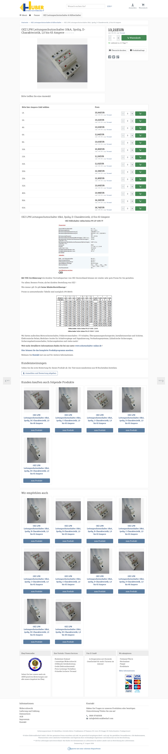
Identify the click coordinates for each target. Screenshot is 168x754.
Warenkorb (135, 37)
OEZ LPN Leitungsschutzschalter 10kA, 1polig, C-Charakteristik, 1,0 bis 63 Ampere (68, 419)
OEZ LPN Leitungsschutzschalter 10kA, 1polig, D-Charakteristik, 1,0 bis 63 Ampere (131, 419)
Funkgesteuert (125, 731)
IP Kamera (87, 731)
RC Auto (95, 731)
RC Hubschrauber (113, 731)
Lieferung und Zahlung (29, 711)
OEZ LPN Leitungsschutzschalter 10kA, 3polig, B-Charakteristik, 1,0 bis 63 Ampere (100, 530)
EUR (109, 6)
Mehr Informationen (127, 671)
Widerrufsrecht (26, 708)
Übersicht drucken (119, 50)
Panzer (37, 15)
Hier (64, 741)
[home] (30, 15)
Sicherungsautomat (44, 731)
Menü (24, 15)
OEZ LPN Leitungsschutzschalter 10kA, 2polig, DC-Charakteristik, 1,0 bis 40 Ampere (36, 419)
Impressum (24, 719)
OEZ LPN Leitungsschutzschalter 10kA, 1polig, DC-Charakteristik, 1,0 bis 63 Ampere (36, 469)
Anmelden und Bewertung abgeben (40, 373)
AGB (21, 716)
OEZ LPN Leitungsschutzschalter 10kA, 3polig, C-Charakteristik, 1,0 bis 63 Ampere (100, 419)
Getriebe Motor (68, 731)
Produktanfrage (138, 50)
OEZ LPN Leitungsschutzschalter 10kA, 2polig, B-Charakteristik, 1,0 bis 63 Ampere (68, 530)
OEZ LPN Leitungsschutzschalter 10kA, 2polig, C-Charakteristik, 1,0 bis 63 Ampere (36, 580)
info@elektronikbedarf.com (101, 718)
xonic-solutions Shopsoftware (90, 749)
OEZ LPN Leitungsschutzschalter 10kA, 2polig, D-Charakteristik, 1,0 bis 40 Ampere (131, 580)
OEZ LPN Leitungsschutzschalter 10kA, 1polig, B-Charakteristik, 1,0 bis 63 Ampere (36, 530)
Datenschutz (24, 714)
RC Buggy (102, 731)
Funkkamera (78, 731)
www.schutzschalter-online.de (88, 345)
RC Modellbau (57, 731)
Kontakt (22, 722)
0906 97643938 (95, 715)
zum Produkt (36, 430)
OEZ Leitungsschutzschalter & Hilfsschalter (62, 15)
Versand (122, 33)
